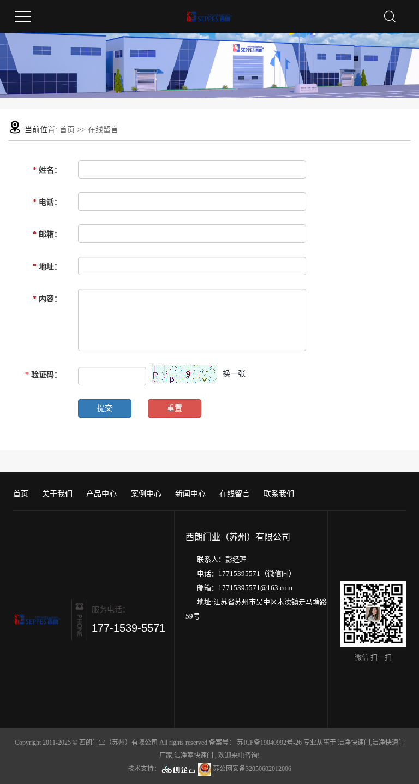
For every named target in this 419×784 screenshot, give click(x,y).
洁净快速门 (354, 742)
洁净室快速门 (193, 755)
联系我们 (279, 494)
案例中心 (146, 494)
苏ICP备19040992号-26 (269, 742)
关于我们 (57, 494)
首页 (67, 130)
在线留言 (234, 494)
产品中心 (101, 494)
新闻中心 (190, 494)
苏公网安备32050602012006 (251, 769)
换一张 (234, 374)
